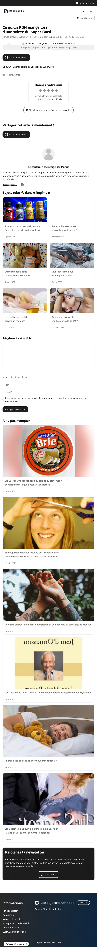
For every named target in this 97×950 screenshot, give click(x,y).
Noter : (6, 377)
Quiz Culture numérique (14, 931)
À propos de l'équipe (12, 919)
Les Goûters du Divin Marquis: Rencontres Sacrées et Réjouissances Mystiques (48, 692)
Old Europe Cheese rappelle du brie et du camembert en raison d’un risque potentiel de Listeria (33, 482)
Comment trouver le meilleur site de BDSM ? (65, 319)
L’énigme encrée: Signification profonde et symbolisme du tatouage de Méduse (48, 624)
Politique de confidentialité (16, 923)
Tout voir (83, 902)
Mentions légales (11, 927)
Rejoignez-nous (86, 3)
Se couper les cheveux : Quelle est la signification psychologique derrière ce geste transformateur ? (32, 554)
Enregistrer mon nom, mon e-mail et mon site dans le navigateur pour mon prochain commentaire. (45, 400)
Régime (9, 74)
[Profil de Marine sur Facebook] (22, 185)
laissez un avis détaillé (52, 99)
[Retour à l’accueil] (14, 10)
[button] (83, 11)
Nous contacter (10, 910)
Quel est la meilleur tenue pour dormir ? (63, 273)
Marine (65, 167)
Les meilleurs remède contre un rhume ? (16, 319)
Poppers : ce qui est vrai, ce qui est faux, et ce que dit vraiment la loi (24, 228)
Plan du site (8, 914)
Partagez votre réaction (15, 944)
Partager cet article (17, 57)
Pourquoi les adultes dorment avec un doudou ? (31, 760)
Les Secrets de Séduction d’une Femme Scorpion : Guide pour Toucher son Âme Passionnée (31, 830)
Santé (17, 74)
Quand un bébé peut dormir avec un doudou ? (18, 273)
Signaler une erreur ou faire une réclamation (50, 110)
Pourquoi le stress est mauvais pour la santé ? (65, 228)
